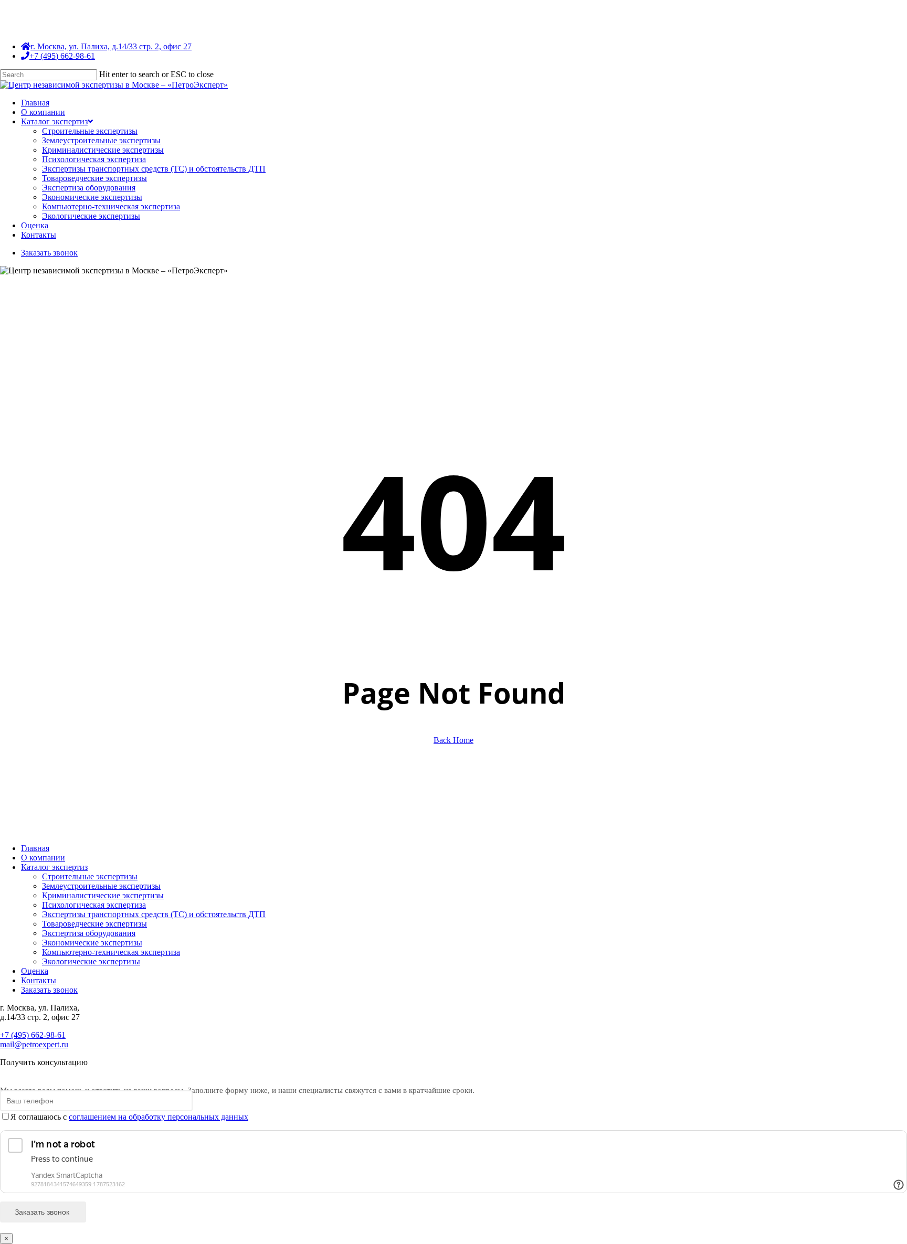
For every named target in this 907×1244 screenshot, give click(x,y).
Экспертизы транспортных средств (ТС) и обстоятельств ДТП (154, 914)
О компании (43, 857)
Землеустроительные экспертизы (101, 885)
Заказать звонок (49, 989)
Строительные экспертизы (90, 876)
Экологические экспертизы (91, 961)
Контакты (38, 980)
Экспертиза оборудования (88, 933)
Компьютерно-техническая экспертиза (111, 952)
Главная (35, 848)
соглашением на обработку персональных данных (158, 1116)
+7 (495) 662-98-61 (33, 1034)
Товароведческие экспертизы (94, 923)
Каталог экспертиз (54, 867)
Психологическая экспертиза (94, 904)
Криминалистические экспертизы (103, 895)
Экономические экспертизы (92, 942)
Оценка (34, 970)
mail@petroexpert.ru (34, 1044)
